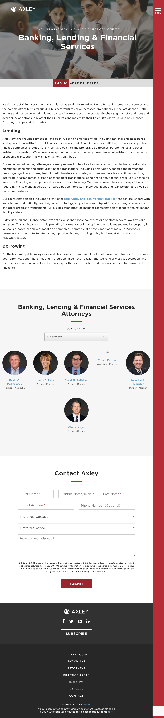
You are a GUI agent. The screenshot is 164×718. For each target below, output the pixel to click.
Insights (92, 83)
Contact (76, 695)
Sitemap (86, 704)
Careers (76, 688)
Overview (61, 83)
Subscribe (76, 634)
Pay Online (76, 661)
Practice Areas (58, 29)
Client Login (76, 654)
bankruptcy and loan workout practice (90, 198)
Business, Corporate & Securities (97, 29)
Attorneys (77, 83)
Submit (76, 584)
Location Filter (76, 328)
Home (38, 29)
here (110, 711)
